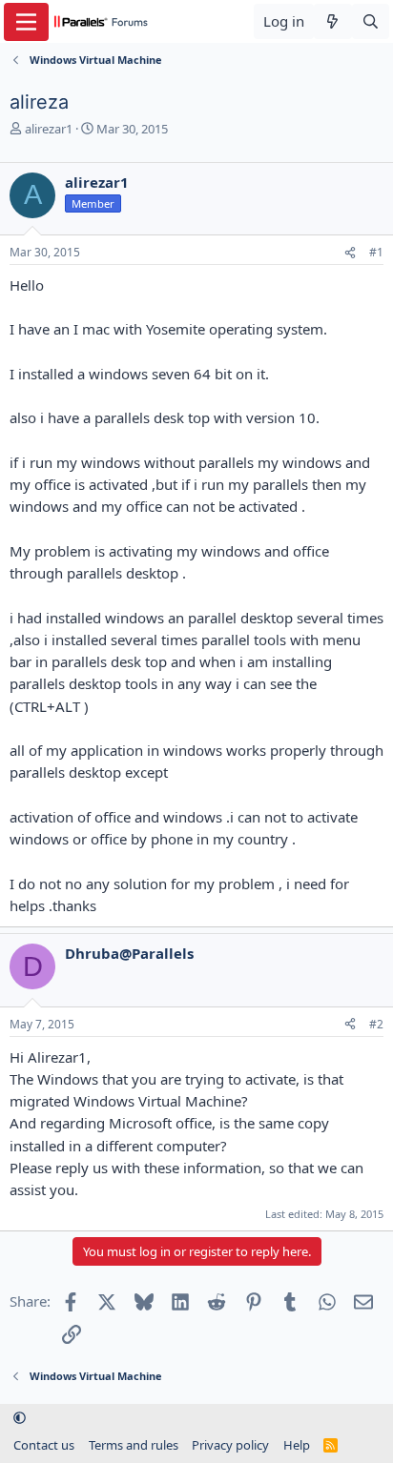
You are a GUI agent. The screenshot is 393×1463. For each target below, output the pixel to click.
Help (296, 1444)
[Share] (350, 253)
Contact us (43, 1444)
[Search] (370, 21)
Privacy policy (230, 1444)
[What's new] (332, 21)
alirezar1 (48, 128)
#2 (376, 1024)
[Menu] (26, 22)
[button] (20, 1418)
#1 (376, 252)
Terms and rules (133, 1444)
